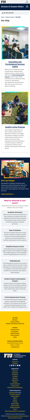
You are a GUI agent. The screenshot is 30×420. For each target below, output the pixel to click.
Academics (15, 374)
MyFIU (15, 398)
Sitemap (20, 417)
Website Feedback (23, 416)
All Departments (15, 329)
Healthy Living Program (15, 127)
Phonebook (12, 392)
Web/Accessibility (12, 417)
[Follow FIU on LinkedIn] (12, 365)
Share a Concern (15, 321)
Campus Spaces (15, 335)
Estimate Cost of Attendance (15, 387)
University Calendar (15, 394)
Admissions (15, 372)
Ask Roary (15, 319)
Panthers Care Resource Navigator (15, 323)
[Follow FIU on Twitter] (16, 365)
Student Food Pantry (7, 194)
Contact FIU (15, 361)
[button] (27, 1)
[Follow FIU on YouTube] (18, 365)
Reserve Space (15, 405)
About (15, 337)
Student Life (15, 380)
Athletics (15, 382)
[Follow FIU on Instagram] (10, 365)
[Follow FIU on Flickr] (20, 365)
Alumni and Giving (15, 383)
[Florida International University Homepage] (8, 1)
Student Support (9, 17)
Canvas (15, 400)
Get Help (18, 17)
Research (15, 378)
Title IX (15, 409)
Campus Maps (15, 396)
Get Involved (14, 331)
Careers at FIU (15, 385)
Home (2, 17)
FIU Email (15, 402)
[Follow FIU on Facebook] (14, 365)
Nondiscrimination (15, 407)
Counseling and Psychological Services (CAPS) (15, 64)
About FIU (15, 371)
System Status (15, 403)
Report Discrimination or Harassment (15, 411)
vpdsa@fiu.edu (15, 347)
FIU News (15, 363)
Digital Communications (12, 416)
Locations (15, 376)
